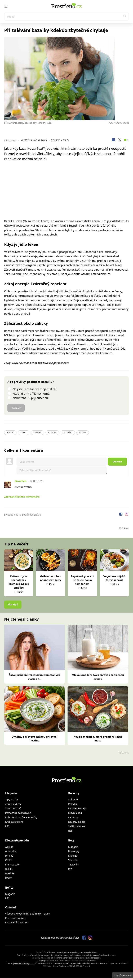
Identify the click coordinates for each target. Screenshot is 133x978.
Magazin (73, 846)
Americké (10, 851)
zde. (99, 957)
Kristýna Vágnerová (34, 140)
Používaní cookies (15, 918)
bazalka (52, 433)
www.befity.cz (90, 952)
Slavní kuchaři (13, 808)
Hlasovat (16, 407)
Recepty (73, 793)
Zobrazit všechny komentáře (22, 496)
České (8, 860)
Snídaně (73, 799)
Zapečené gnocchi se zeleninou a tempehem (82, 579)
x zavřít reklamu (122, 975)
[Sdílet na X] (119, 140)
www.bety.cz (76, 952)
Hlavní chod (75, 813)
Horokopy (73, 851)
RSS (7, 826)
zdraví (10, 433)
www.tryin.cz (63, 952)
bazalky (37, 433)
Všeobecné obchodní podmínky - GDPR (27, 913)
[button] (125, 17)
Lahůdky (73, 817)
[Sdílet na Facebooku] (113, 140)
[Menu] (6, 6)
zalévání (67, 433)
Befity (9, 887)
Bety (71, 840)
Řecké (8, 878)
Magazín (11, 793)
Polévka (72, 804)
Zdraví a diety (60, 140)
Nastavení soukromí (16, 922)
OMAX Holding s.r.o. (24, 963)
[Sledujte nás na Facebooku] (121, 514)
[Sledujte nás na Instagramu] (126, 514)
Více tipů (12, 604)
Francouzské (12, 864)
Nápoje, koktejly (77, 808)
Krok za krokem (14, 821)
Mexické (10, 873)
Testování (73, 864)
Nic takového (23, 487)
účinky (82, 433)
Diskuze (72, 855)
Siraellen (21, 481)
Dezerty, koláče (77, 821)
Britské (9, 855)
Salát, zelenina (76, 826)
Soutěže (72, 860)
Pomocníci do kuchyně (18, 813)
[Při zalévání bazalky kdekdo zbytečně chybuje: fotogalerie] (66, 78)
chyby (23, 433)
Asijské (9, 846)
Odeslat (117, 461)
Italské (9, 869)
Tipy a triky (11, 799)
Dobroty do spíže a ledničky (21, 817)
